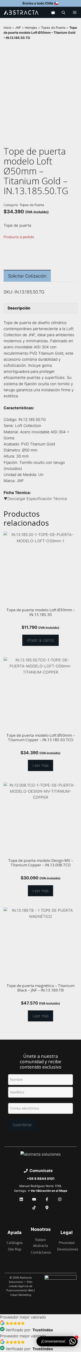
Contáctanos (41, 1252)
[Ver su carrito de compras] (53, 12)
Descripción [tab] (19, 308)
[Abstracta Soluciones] (21, 12)
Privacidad (66, 1242)
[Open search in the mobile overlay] (64, 12)
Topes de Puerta (53, 27)
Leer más (40, 765)
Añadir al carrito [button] (40, 640)
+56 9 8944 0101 (40, 1178)
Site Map (14, 1249)
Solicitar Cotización (27, 276)
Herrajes (31, 27)
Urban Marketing (20, 1294)
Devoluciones (67, 1249)
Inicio (7, 27)
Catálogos (14, 1242)
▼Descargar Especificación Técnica (35, 498)
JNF (18, 27)
